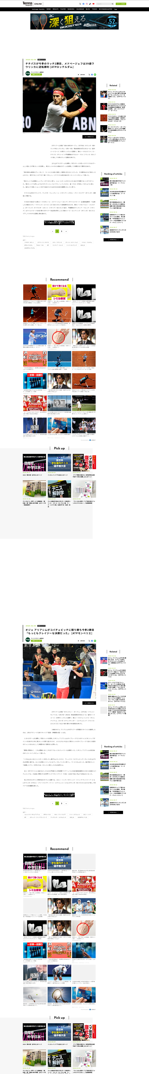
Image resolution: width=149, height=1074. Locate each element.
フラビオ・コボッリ (29, 242)
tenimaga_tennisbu (38, 9)
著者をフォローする (36, 74)
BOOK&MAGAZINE (105, 9)
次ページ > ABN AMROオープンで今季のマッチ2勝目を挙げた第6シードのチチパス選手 (59, 223)
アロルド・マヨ (39, 245)
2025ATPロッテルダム (29, 248)
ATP (48, 245)
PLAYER (63, 9)
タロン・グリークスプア (60, 814)
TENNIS (94, 9)
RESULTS (55, 9)
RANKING (71, 9)
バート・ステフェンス (74, 814)
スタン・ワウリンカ (57, 242)
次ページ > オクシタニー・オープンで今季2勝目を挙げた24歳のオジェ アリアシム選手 (59, 795)
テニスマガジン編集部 (37, 72)
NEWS (49, 9)
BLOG (88, 9)
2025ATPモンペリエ (82, 817)
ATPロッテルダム (28, 245)
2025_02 (83, 245)
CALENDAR (80, 9)
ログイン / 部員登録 (121, 3)
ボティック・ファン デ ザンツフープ (38, 817)
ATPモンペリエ (47, 814)
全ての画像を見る (89, 137)
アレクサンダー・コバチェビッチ (58, 817)
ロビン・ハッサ (87, 814)
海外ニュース (41, 59)
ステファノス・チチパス (43, 242)
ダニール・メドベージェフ (72, 242)
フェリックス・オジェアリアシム (32, 814)
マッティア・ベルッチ (58, 245)
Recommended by (85, 440)
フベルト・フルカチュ (87, 242)
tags (115, 9)
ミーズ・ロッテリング (72, 245)
